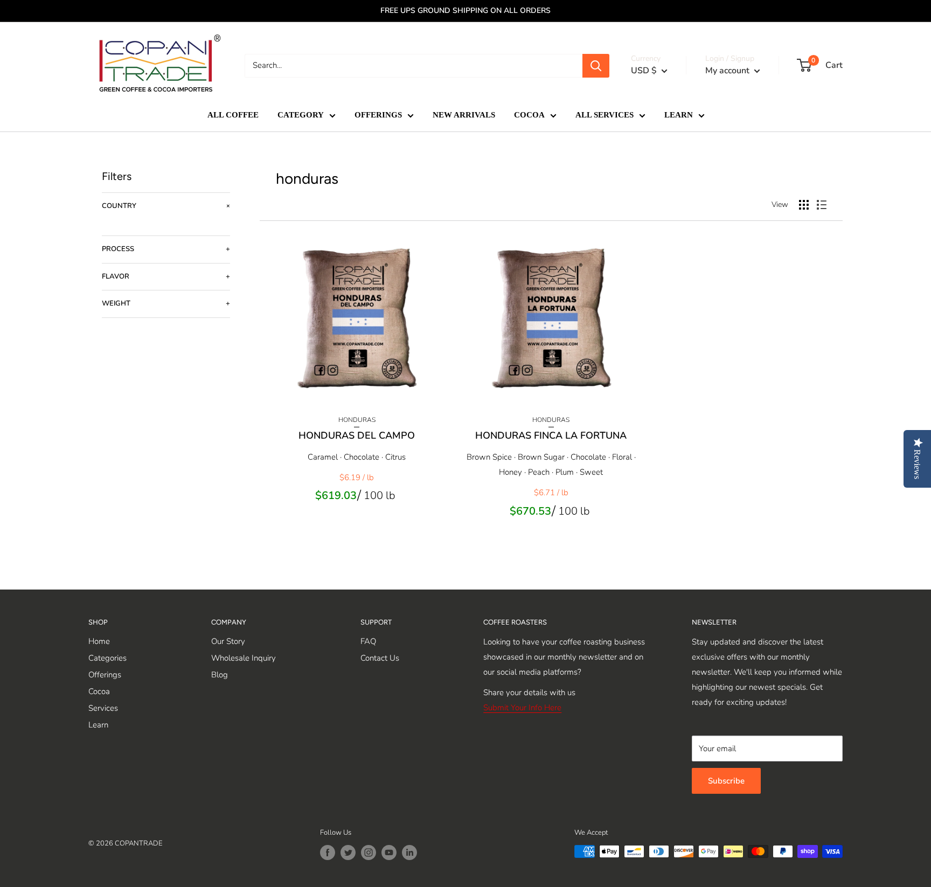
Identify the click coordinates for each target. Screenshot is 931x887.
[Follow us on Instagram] (368, 852)
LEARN (678, 114)
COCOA (529, 114)
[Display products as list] (821, 205)
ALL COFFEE (233, 114)
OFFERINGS (378, 114)
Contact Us (379, 658)
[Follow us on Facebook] (327, 852)
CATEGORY (300, 114)
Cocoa (99, 691)
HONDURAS (357, 419)
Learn (98, 724)
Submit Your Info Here (522, 707)
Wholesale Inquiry (243, 658)
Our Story (228, 641)
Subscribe (726, 780)
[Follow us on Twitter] (348, 852)
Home (99, 641)
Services (103, 708)
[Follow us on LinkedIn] (409, 852)
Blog (219, 674)
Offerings (104, 674)
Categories (107, 658)
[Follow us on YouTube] (389, 852)
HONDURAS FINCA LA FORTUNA (551, 435)
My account (728, 71)
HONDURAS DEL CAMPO (356, 435)
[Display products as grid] (804, 205)
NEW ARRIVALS (464, 114)
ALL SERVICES (604, 114)
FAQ (368, 641)
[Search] (595, 66)
